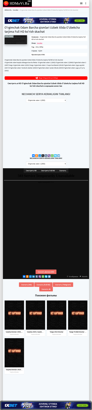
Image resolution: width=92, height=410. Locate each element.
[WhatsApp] (52, 155)
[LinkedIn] (33, 276)
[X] (43, 155)
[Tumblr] (46, 155)
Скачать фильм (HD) (46, 272)
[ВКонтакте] (33, 155)
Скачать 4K (46, 289)
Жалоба (84, 277)
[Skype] (55, 155)
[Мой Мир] (39, 155)
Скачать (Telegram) (63, 284)
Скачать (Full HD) (43, 284)
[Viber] (49, 155)
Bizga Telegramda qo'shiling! (48, 78)
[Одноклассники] (36, 155)
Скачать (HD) (26, 284)
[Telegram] (58, 155)
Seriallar (39, 43)
